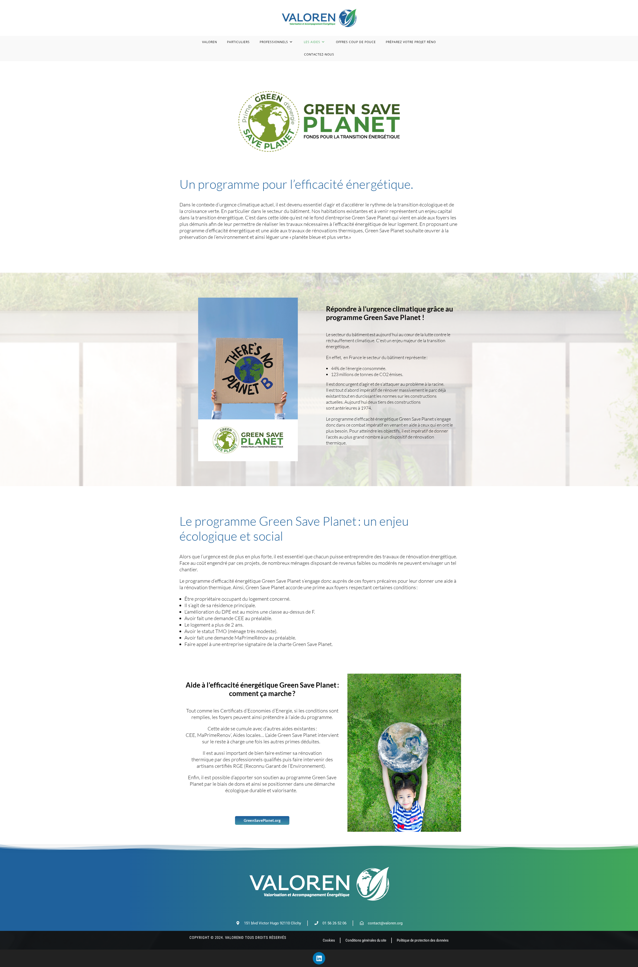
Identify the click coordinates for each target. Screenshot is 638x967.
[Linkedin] (319, 958)
